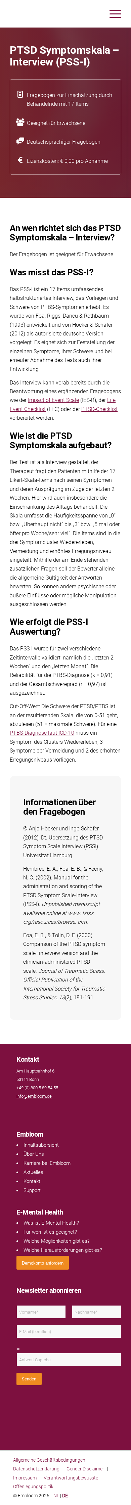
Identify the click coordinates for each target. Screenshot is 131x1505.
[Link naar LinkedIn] (26, 1109)
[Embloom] (54, 13)
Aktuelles (33, 1172)
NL (56, 1495)
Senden (29, 1378)
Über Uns (34, 1154)
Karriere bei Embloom (47, 1163)
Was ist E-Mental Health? (51, 1223)
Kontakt (32, 1181)
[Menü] (112, 13)
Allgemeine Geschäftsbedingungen (49, 1460)
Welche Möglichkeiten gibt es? (57, 1241)
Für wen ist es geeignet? (50, 1232)
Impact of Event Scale (53, 400)
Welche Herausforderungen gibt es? (63, 1250)
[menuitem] (112, 13)
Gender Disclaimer (85, 1468)
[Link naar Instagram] (33, 1109)
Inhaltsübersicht (41, 1145)
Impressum (25, 1477)
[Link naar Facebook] (19, 1109)
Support (32, 1190)
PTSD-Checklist (99, 409)
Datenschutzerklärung (36, 1468)
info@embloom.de (34, 1096)
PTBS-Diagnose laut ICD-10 (42, 733)
